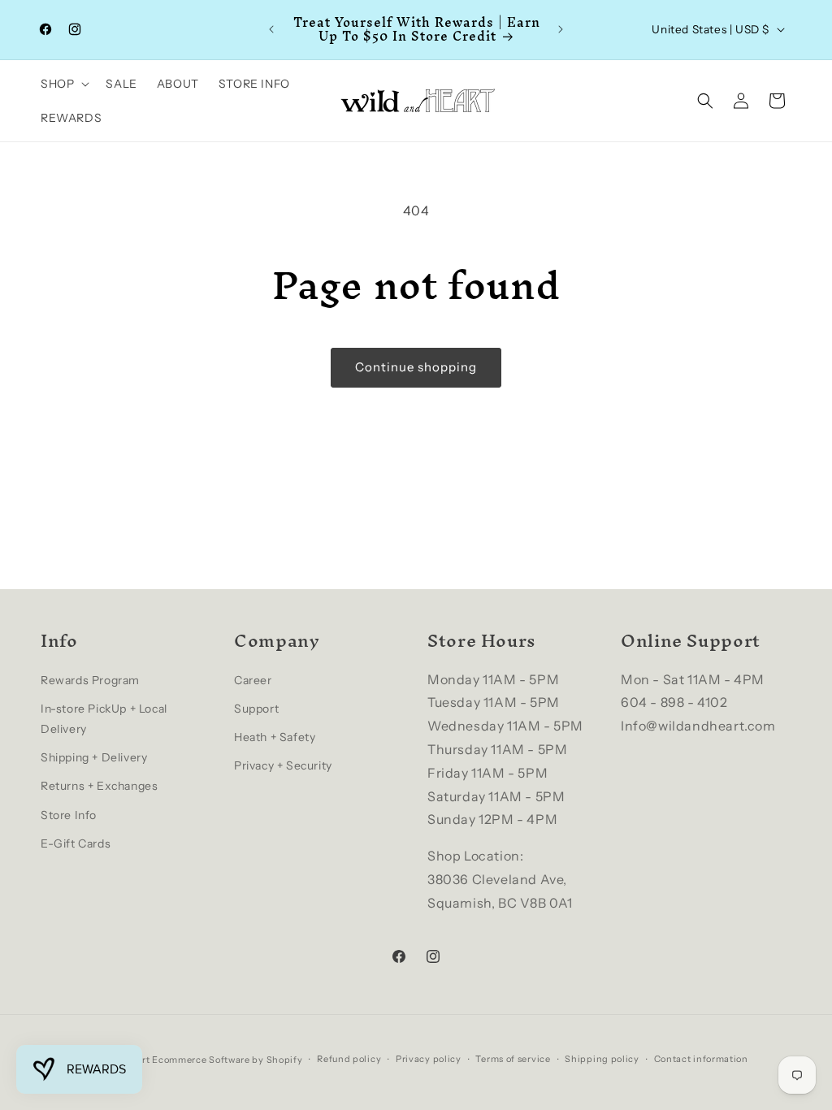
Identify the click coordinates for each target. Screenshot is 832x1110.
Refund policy (349, 1058)
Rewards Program (90, 680)
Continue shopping (416, 367)
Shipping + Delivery (94, 757)
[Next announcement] (560, 29)
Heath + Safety (274, 737)
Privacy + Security (283, 765)
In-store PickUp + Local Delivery (104, 718)
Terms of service (512, 1058)
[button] (63, 84)
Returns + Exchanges (99, 785)
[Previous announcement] (271, 29)
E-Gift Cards (75, 843)
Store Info (69, 815)
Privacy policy (429, 1058)
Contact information (701, 1058)
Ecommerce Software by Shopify (227, 1059)
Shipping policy (602, 1058)
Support (256, 708)
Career (253, 680)
